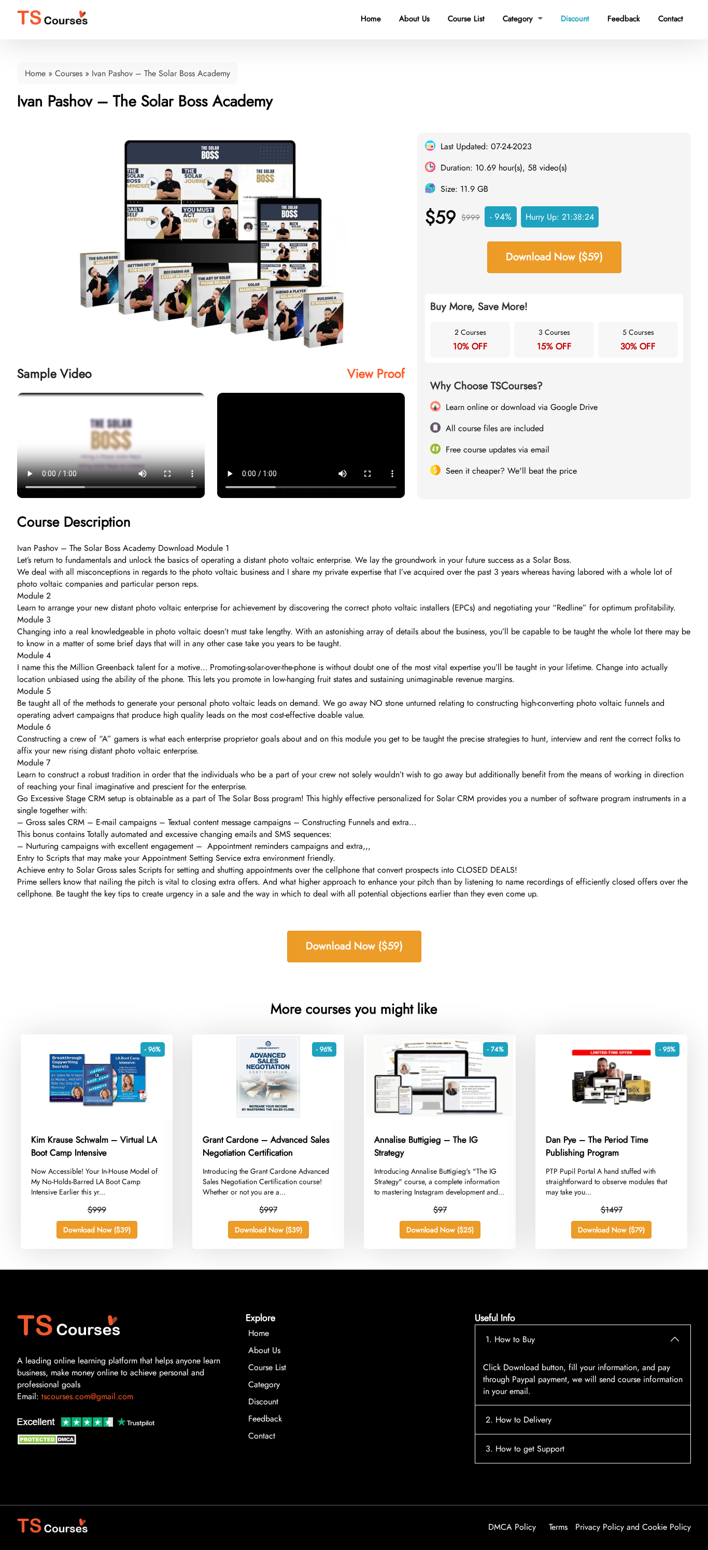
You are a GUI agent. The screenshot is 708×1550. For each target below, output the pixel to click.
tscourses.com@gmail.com (87, 1396)
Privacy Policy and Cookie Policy (633, 1527)
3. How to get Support (525, 1449)
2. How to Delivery (518, 1420)
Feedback (623, 18)
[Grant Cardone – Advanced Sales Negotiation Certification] (268, 1117)
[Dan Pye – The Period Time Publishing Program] (611, 1117)
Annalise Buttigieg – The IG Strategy (426, 1146)
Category (523, 18)
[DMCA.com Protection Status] (48, 1442)
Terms (558, 1527)
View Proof (376, 373)
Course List (466, 18)
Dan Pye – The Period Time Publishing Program (597, 1146)
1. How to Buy (510, 1339)
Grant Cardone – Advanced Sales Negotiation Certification (266, 1146)
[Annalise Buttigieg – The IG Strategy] (440, 1117)
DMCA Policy (512, 1527)
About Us (414, 18)
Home (371, 18)
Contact (670, 18)
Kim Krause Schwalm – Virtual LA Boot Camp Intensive (94, 1146)
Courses (68, 73)
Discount (575, 18)
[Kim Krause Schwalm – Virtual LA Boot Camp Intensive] (97, 1117)
